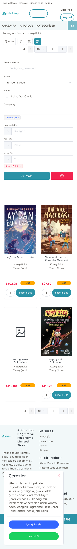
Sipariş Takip (36, 3)
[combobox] (38, 110)
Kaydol (67, 17)
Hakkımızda (46, 440)
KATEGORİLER (45, 25)
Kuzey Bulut (20, 264)
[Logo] (13, 13)
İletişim (49, 3)
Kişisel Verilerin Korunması (54, 463)
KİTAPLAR (26, 25)
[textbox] (38, 110)
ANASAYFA (9, 25)
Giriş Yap (67, 9)
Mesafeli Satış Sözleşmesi (53, 467)
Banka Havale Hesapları (15, 3)
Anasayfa (44, 436)
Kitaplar (44, 449)
